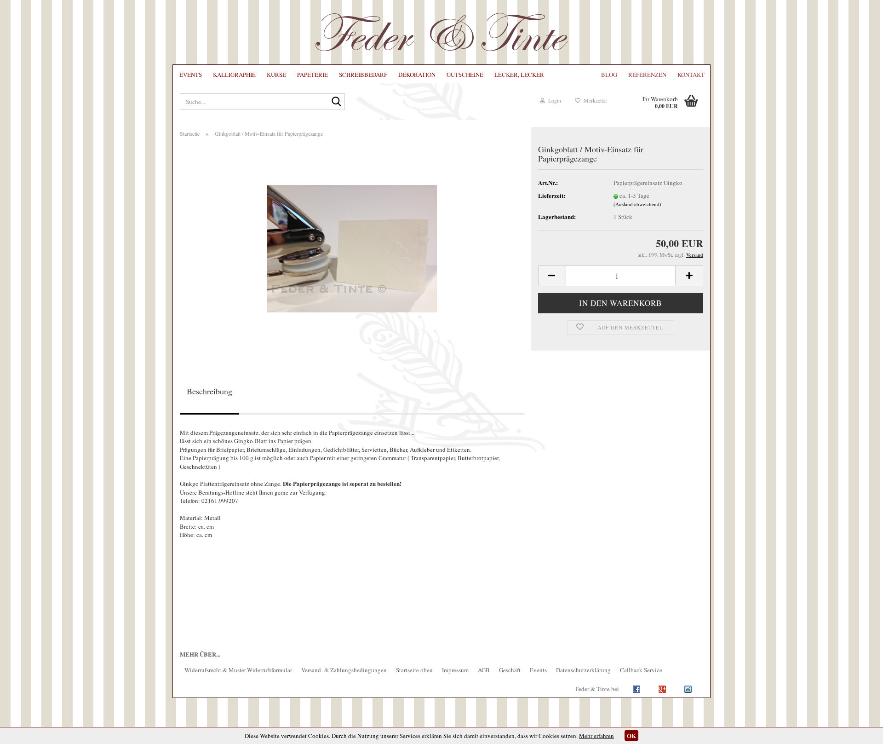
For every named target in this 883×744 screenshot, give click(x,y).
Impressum (455, 670)
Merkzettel (593, 100)
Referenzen (647, 74)
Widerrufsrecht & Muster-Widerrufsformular (238, 670)
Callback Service (641, 670)
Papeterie (312, 74)
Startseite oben (414, 670)
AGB (484, 670)
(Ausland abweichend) (637, 204)
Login (553, 100)
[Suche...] (336, 102)
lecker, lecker (519, 74)
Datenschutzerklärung (583, 670)
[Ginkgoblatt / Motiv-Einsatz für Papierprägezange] (352, 247)
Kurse (276, 74)
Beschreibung (209, 391)
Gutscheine (465, 74)
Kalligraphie (234, 74)
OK (631, 735)
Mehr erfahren (596, 736)
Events (190, 74)
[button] (552, 275)
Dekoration (417, 74)
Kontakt (691, 74)
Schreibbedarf (363, 74)
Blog (609, 74)
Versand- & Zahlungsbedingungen (344, 670)
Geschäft (510, 670)
